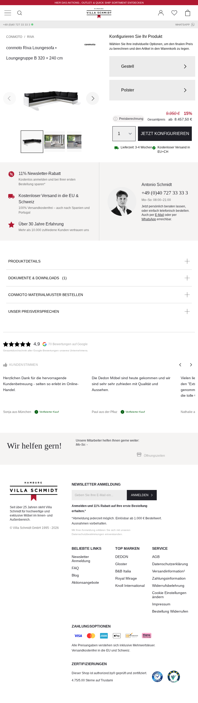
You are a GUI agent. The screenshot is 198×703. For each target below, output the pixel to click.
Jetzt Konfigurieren (165, 133)
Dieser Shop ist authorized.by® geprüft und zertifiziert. (109, 673)
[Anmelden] (161, 13)
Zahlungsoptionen (91, 626)
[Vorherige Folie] (180, 365)
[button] (152, 66)
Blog (75, 575)
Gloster (121, 564)
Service (160, 548)
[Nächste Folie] (191, 365)
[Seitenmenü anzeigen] (7, 12)
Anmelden (139, 495)
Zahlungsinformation (169, 578)
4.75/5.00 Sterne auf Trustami (92, 680)
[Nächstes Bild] (92, 98)
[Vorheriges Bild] (9, 98)
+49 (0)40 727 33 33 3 (16, 24)
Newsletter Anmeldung (81, 559)
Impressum (161, 604)
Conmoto (14, 37)
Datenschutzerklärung (170, 564)
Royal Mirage (126, 578)
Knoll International (130, 585)
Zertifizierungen (89, 664)
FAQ (75, 568)
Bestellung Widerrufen (170, 611)
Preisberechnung (131, 119)
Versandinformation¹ (168, 571)
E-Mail (159, 215)
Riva (30, 37)
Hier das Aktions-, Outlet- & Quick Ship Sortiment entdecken (99, 2)
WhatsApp (182, 24)
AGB (156, 557)
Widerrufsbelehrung (168, 585)
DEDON (121, 557)
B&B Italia (123, 571)
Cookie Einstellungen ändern (169, 595)
